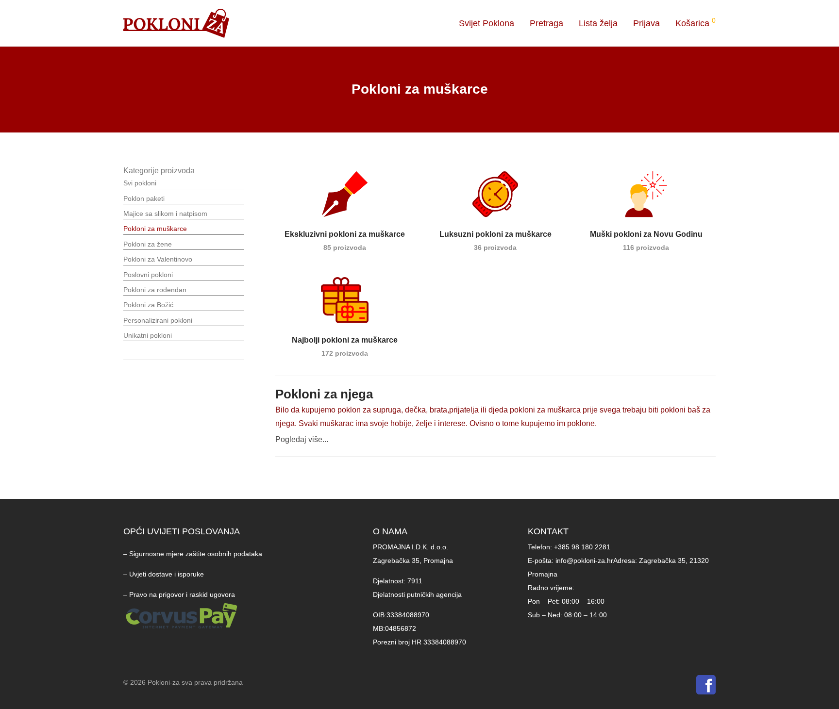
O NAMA (390, 531)
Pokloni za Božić (148, 305)
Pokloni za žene (147, 244)
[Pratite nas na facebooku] (706, 687)
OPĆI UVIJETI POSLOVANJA (181, 531)
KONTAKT (548, 531)
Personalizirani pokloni (157, 320)
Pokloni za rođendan (154, 290)
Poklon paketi (144, 198)
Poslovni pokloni (148, 275)
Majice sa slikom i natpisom (165, 213)
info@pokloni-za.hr (584, 560)
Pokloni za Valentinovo (157, 259)
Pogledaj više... (301, 439)
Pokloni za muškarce (155, 228)
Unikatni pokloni (147, 335)
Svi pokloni (139, 183)
